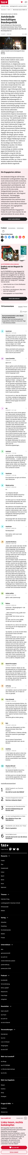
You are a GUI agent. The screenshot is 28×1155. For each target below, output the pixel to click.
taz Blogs (3, 1061)
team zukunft (4, 1011)
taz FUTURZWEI (5, 1065)
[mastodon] (10, 850)
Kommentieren (12, 228)
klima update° (5, 988)
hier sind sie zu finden (9, 322)
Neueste (20, 306)
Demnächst (4, 1034)
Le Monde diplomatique (8, 1069)
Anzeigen (3, 1096)
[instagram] (18, 850)
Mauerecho (4, 991)
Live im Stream (5, 1042)
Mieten (3, 910)
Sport (2, 876)
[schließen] (25, 1118)
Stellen (3, 934)
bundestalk (4, 980)
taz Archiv (4, 1073)
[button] (26, 2)
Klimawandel (4, 907)
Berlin (9, 9)
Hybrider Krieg (5, 899)
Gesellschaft (4, 868)
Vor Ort (3, 1038)
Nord (2, 883)
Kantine (3, 1089)
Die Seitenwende (6, 930)
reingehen (4, 999)
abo (2, 949)
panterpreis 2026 (6, 968)
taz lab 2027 (4, 1049)
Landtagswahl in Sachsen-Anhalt (10, 903)
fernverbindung (5, 984)
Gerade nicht (19, 1118)
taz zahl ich (4, 957)
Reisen (3, 1085)
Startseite (3, 9)
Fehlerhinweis (20, 228)
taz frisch (3, 1015)
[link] (5, 6)
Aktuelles (3, 922)
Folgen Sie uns (4, 849)
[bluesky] (14, 850)
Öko (2, 864)
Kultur (2, 872)
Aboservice (4, 1112)
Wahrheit (3, 887)
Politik (3, 860)
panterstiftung (5, 964)
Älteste (25, 306)
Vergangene (4, 1045)
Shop (2, 1092)
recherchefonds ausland (8, 961)
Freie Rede (4, 995)
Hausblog (4, 926)
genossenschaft (5, 953)
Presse (3, 937)
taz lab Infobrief (5, 1022)
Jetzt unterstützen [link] (14, 219)
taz (5, 845)
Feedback (4, 1108)
